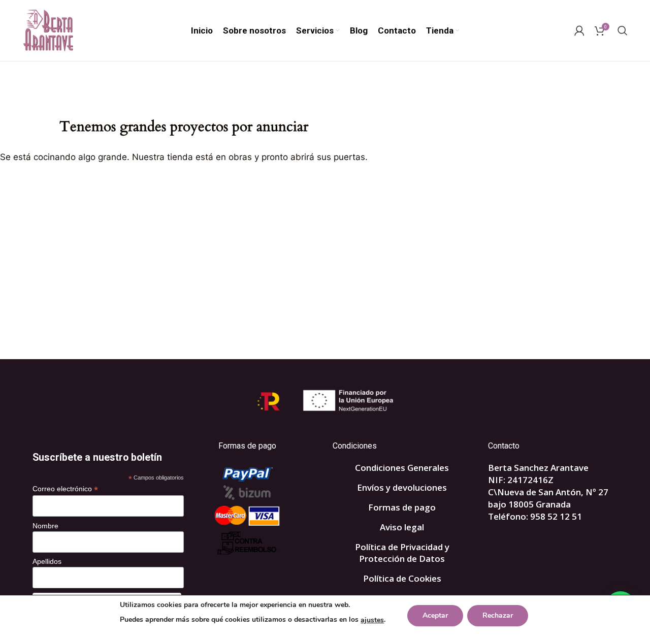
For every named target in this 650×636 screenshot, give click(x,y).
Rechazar (497, 615)
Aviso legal (402, 527)
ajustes (372, 620)
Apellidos (46, 561)
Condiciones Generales (402, 467)
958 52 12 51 (556, 516)
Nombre (45, 526)
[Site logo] (47, 30)
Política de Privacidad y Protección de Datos (402, 553)
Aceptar (435, 615)
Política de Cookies (402, 578)
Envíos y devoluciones (402, 487)
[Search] (622, 30)
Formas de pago (402, 507)
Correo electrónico (65, 489)
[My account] (579, 30)
